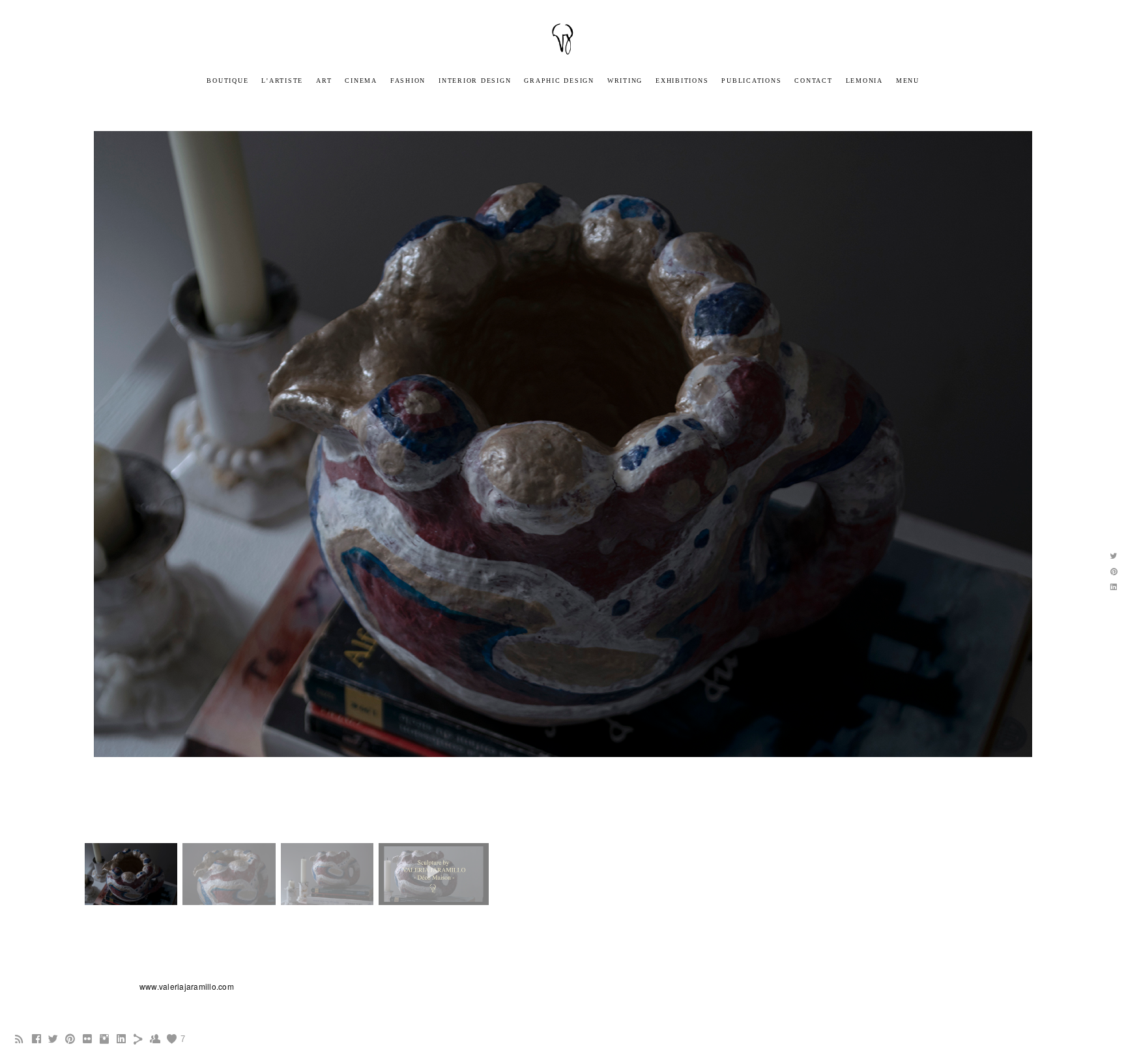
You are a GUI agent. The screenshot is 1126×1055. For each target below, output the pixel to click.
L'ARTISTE (282, 80)
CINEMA (361, 80)
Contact (813, 80)
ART (324, 80)
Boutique (227, 80)
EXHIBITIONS (682, 80)
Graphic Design (559, 80)
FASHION (408, 80)
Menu (907, 80)
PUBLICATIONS (751, 80)
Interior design (475, 80)
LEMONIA (864, 80)
